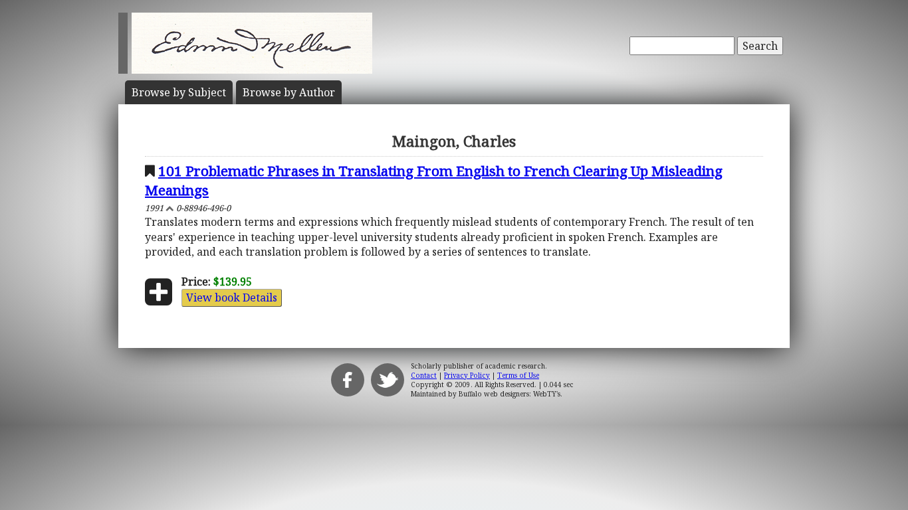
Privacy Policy (467, 375)
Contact (424, 375)
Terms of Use (518, 375)
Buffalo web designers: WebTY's (509, 393)
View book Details (231, 297)
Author (289, 92)
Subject (179, 92)
